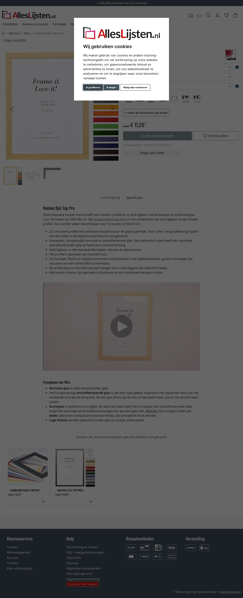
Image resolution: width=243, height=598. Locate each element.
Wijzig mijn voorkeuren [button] (135, 87)
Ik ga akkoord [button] (93, 87)
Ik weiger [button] (111, 87)
